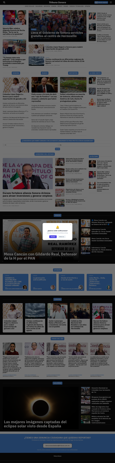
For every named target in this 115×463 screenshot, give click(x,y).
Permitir (53, 236)
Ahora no (61, 236)
